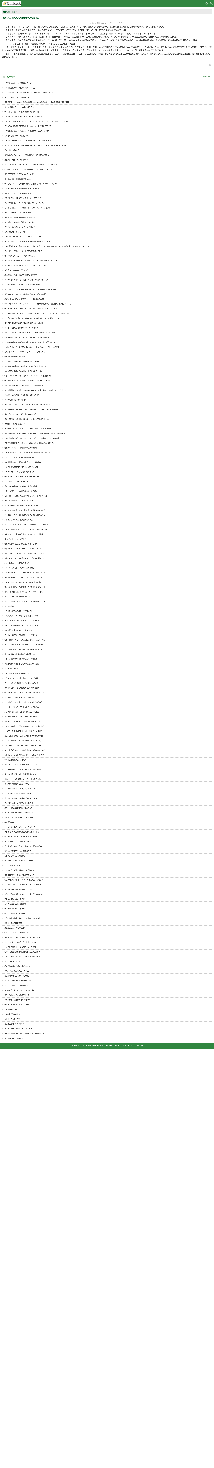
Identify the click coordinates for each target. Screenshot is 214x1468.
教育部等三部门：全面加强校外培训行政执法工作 (21, 688)
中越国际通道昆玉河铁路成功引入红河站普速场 (20, 491)
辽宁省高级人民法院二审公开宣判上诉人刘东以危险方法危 (24, 693)
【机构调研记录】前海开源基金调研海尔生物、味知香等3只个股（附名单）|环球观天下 (34, 433)
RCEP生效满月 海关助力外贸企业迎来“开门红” (20, 942)
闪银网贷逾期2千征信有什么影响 (15, 232)
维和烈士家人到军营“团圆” (13, 923)
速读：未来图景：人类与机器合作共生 (17, 97)
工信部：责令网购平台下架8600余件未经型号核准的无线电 (24, 741)
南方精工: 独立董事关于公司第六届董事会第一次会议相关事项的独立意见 (29, 332)
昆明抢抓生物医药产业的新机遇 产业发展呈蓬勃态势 (22, 462)
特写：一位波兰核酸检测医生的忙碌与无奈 (19, 673)
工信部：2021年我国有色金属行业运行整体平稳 (20, 635)
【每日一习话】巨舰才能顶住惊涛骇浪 (17, 597)
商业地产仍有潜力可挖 (12, 1019)
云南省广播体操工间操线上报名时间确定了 (19, 472)
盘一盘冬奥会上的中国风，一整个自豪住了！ (20, 827)
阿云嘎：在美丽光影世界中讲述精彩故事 (18, 193)
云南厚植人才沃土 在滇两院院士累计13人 (18, 481)
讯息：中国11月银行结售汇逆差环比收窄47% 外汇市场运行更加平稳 (27, 376)
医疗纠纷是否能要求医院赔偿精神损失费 (18, 83)
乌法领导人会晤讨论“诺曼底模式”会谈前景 (19, 870)
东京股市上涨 (9, 606)
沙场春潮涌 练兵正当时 (12, 961)
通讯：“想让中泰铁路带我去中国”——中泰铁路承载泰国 (23, 779)
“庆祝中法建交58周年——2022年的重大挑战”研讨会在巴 (23, 880)
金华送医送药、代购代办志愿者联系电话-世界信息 (21, 188)
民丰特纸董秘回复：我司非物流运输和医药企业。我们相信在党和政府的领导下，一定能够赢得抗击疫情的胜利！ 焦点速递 (46, 246)
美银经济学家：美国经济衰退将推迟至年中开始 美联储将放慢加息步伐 (28, 92)
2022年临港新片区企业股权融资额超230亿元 (19, 88)
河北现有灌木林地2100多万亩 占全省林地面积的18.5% (23, 549)
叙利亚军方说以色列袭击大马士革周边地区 (19, 875)
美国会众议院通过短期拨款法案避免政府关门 (20, 774)
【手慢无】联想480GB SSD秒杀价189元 (18, 179)
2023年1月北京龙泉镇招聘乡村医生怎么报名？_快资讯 (23, 116)
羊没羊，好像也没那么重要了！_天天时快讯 (19, 227)
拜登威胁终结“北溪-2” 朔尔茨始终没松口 (18, 841)
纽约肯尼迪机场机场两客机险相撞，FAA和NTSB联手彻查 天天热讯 (27, 126)
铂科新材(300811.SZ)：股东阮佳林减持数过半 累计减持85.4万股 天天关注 (29, 169)
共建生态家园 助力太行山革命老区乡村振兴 (19, 501)
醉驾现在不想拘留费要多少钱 (14, 356)
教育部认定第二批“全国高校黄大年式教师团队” (20, 654)
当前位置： (7, 12)
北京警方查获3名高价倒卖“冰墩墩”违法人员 (19, 813)
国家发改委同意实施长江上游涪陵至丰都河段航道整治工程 (24, 601)
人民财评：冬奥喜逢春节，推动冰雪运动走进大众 (21, 707)
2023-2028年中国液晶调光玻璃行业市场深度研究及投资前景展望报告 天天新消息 (32, 342)
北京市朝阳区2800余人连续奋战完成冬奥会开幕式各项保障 (24, 640)
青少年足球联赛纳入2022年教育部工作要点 (19, 889)
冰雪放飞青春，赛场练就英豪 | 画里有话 (18, 1029)
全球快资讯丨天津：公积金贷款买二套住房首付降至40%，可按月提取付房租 (30, 308)
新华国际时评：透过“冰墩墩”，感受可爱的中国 (20, 568)
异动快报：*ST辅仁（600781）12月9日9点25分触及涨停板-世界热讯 (27, 428)
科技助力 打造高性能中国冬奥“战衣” (17, 1000)
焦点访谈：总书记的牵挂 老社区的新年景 (18, 803)
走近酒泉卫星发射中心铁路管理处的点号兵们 (20, 947)
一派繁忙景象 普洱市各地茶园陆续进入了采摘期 (21, 467)
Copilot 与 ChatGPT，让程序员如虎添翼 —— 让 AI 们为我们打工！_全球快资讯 (31, 347)
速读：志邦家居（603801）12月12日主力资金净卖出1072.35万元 (26, 419)
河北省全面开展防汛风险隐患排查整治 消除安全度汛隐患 (24, 558)
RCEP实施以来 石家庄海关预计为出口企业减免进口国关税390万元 (27, 525)
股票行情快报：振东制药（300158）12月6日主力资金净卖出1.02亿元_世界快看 (31, 438)
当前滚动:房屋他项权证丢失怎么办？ (17, 270)
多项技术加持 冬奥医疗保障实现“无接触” (18, 981)
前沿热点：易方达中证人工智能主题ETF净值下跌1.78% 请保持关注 (27, 208)
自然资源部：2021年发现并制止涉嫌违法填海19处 (21, 616)
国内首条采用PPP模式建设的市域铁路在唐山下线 (21, 505)
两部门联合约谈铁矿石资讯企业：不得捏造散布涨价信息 (23, 894)
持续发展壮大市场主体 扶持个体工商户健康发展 (21, 457)
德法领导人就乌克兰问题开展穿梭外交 (17, 851)
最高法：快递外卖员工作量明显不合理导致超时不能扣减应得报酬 (27, 241)
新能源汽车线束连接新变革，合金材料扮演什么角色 (22, 284)
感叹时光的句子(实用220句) (14, 150)
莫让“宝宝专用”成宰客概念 (13, 1038)
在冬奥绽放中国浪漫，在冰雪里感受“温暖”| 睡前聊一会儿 (24, 1033)
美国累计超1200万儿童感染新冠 (15, 856)
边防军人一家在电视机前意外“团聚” (16, 933)
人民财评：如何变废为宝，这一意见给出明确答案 (21, 712)
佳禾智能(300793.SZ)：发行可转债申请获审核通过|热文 (23, 414)
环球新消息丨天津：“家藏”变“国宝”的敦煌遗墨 (20, 275)
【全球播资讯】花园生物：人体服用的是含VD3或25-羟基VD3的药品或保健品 (31, 409)
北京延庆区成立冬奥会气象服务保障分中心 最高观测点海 (24, 645)
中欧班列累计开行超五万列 (13, 1009)
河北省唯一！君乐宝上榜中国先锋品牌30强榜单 (20, 448)
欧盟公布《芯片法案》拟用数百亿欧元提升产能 (20, 765)
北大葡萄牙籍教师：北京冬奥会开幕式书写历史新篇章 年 (24, 649)
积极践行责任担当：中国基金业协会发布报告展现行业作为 (24, 577)
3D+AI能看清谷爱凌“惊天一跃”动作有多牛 (19, 990)
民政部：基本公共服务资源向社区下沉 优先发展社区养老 (24, 755)
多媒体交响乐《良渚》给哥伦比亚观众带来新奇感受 (22, 937)
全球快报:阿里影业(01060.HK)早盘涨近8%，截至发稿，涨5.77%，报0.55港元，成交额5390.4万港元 (38, 313)
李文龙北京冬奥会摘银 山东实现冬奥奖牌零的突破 (21, 664)
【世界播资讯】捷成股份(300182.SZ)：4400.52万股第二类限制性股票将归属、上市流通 (34, 390)
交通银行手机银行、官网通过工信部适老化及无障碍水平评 (24, 587)
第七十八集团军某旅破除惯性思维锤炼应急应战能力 (22, 952)
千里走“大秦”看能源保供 (12, 865)
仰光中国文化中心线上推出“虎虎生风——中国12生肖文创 (24, 592)
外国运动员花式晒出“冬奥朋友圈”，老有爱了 (19, 861)
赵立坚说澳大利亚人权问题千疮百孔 (16, 563)
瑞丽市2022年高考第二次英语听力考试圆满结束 (20, 486)
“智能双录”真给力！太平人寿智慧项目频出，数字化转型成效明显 (26, 155)
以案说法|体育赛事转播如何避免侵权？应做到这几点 (22, 721)
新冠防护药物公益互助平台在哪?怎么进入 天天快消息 (22, 198)
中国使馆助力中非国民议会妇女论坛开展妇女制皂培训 (23, 885)
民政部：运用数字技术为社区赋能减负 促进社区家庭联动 (24, 726)
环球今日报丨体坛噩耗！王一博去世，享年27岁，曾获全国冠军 (26, 265)
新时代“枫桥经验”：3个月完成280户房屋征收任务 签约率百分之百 (27, 452)
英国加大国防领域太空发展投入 (15, 899)
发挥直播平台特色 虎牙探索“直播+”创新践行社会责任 (22, 745)
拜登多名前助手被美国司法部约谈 (16, 160)
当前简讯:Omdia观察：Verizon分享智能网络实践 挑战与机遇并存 (26, 131)
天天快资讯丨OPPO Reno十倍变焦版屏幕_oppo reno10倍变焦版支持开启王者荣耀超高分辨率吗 (36, 102)
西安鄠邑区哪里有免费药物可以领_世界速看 (19, 217)
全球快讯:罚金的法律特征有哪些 (15, 400)
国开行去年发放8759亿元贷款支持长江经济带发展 (21, 625)
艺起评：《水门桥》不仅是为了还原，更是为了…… (22, 817)
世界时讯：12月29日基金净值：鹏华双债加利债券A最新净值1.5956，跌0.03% (31, 184)
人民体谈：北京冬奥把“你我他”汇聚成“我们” (19, 697)
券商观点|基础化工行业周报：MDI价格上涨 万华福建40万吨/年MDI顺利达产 (30, 260)
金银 (13, 12)
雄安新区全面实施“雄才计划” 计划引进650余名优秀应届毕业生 (26, 529)
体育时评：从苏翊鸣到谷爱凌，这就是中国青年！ (21, 798)
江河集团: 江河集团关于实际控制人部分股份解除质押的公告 (25, 366)
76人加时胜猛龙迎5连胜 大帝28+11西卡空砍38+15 (21, 328)
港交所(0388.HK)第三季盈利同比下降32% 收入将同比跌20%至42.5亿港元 (29, 443)
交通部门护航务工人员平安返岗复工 (16, 976)
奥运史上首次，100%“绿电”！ (14, 1024)
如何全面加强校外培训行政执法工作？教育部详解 (21, 678)
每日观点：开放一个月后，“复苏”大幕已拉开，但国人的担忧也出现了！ (29, 140)
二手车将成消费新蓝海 (12, 1014)
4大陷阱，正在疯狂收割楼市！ (15, 424)
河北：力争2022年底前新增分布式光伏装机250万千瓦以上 (24, 553)
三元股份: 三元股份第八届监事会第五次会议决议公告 (22, 236)
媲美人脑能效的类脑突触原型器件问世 (17, 995)
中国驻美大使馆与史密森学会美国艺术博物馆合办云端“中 (24, 769)
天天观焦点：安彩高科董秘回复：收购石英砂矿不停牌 (23, 371)
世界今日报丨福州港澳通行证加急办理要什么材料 (21, 112)
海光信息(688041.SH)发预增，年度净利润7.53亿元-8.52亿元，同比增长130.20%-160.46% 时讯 (36, 121)
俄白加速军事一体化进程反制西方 (16, 909)
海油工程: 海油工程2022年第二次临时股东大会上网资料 (23, 323)
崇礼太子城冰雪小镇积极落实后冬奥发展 (18, 520)
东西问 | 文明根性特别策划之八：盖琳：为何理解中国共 (23, 683)
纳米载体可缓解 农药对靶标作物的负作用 (18, 966)
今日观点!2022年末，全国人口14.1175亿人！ (19, 107)
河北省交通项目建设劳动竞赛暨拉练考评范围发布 (21, 544)
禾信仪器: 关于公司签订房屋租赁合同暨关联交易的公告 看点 (25, 294)
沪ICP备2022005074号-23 (114, 1045)
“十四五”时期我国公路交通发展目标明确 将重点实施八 (23, 731)
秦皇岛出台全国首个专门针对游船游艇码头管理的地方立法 (24, 510)
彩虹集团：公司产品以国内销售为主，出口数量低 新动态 (24, 299)
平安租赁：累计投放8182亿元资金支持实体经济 (20, 717)
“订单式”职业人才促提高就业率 (15, 539)
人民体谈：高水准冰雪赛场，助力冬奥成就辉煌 (20, 789)
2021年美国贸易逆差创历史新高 (15, 760)
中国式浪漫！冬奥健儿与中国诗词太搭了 (18, 793)
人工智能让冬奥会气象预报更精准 (16, 985)
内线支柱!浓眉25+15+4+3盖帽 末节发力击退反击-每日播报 (24, 352)
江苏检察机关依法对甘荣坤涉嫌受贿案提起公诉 (20, 837)
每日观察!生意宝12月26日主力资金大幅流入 (19, 256)
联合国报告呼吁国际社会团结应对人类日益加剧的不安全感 (24, 750)
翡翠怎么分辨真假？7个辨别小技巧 (16, 136)
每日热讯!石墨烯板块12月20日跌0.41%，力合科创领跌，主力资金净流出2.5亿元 (32, 318)
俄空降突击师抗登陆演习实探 (14, 913)
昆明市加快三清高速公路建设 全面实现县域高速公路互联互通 (25, 496)
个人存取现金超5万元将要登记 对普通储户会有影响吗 (23, 582)
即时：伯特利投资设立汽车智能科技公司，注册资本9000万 (24, 385)
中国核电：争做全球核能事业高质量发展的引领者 (21, 832)
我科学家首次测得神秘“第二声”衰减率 (17, 1005)
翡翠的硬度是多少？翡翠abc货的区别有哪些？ (20, 174)
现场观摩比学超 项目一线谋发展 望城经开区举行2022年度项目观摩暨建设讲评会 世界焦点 (35, 145)
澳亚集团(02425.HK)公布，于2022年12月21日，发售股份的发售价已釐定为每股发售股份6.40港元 (37, 304)
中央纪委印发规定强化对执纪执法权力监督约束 (20, 659)
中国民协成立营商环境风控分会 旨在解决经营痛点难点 (23, 702)
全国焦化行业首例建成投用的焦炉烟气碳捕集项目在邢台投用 (25, 515)
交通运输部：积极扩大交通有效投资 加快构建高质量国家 (24, 736)
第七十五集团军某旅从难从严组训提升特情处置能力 (22, 957)
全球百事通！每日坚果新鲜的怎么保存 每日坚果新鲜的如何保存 (26, 280)
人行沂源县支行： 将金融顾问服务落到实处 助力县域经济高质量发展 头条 (30, 289)
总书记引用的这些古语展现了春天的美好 (18, 808)
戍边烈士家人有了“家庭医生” (14, 928)
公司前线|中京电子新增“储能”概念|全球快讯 (19, 222)
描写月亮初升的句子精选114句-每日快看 (18, 212)
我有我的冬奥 (9, 822)
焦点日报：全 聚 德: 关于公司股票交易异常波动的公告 (23, 251)
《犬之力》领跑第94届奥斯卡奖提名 (16, 784)
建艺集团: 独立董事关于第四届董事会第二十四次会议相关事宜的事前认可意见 (31, 164)
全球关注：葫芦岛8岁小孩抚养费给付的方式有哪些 (22, 395)
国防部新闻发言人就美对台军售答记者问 (18, 611)
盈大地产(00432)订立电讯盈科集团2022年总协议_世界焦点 (24, 203)
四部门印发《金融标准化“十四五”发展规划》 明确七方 (23, 918)
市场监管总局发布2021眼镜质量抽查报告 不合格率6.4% (23, 621)
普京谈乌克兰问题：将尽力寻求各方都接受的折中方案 (23, 846)
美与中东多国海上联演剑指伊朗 (15, 904)
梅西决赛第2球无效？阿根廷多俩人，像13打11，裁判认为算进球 (26, 337)
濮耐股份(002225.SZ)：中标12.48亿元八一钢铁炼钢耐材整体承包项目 (28, 404)
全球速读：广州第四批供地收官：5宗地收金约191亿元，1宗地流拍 (27, 380)
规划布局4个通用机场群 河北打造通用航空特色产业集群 (23, 534)
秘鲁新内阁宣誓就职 (11, 669)
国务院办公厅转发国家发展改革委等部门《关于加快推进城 (24, 573)
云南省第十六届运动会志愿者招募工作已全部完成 (21, 476)
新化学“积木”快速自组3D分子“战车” (16, 971)
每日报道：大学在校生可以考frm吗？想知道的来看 (22, 361)
